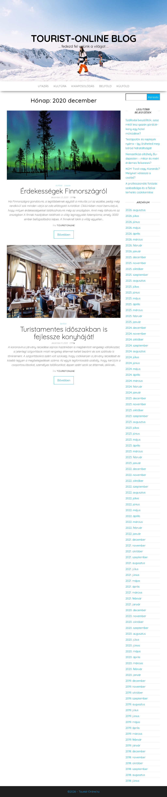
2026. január (133, 251)
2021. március (134, 592)
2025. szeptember (137, 274)
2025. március (134, 310)
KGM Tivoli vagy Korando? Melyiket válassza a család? (143, 173)
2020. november (136, 616)
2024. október (134, 339)
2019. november (135, 686)
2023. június (133, 433)
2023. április (133, 445)
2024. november (136, 333)
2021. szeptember (137, 557)
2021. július (132, 569)
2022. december (136, 469)
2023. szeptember (137, 416)
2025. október (134, 269)
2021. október (134, 551)
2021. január (133, 604)
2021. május (133, 580)
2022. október (134, 480)
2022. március (134, 522)
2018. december (135, 751)
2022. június (133, 504)
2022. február (134, 527)
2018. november (135, 757)
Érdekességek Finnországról (63, 191)
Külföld (122, 86)
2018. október (134, 763)
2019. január (133, 745)
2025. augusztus (135, 280)
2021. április (133, 586)
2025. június (133, 292)
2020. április (133, 657)
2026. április (133, 233)
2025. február (134, 316)
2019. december (135, 680)
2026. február (134, 245)
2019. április (133, 728)
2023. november (136, 404)
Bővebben (63, 234)
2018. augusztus (135, 775)
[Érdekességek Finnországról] (64, 144)
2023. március (134, 451)
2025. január (133, 322)
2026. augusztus (135, 210)
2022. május (133, 510)
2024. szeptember (137, 345)
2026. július (132, 216)
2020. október (135, 622)
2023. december (136, 398)
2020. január (133, 675)
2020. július (132, 639)
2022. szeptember (137, 486)
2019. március (134, 733)
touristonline (66, 225)
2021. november (135, 545)
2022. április (133, 516)
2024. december (136, 327)
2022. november (136, 475)
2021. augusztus (135, 563)
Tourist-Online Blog (83, 38)
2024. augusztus (135, 351)
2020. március (134, 663)
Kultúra (59, 86)
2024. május (133, 369)
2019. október (134, 692)
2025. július (132, 286)
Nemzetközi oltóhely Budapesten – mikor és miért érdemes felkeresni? (142, 158)
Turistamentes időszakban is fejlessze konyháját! (63, 333)
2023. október (134, 410)
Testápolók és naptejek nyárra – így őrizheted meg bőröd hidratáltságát (142, 144)
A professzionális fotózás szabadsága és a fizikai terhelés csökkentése (141, 188)
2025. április (133, 304)
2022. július (132, 498)
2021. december (135, 539)
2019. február (134, 739)
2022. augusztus (135, 492)
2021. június (132, 575)
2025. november (136, 263)
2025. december (136, 257)
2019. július (132, 710)
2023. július (132, 427)
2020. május (133, 651)
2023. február (134, 457)
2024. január (133, 392)
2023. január (133, 463)
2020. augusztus (136, 633)
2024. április (133, 374)
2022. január (133, 533)
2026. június (133, 222)
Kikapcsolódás (82, 86)
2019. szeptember (137, 698)
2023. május (133, 439)
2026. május (133, 227)
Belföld (105, 86)
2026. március (134, 239)
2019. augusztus (135, 704)
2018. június (132, 780)
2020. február (134, 669)
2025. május (133, 298)
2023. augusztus (135, 422)
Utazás (43, 86)
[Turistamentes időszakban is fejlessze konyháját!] (64, 281)
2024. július (132, 357)
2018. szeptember (137, 769)
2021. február (134, 598)
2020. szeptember (137, 628)
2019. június (132, 716)
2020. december (136, 610)
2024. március (134, 380)
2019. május (133, 722)
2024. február (134, 386)
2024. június (133, 363)
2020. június (133, 645)
